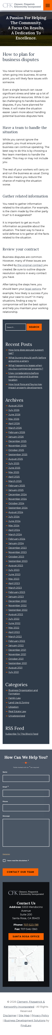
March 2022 (15, 636)
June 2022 (14, 623)
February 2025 (16, 485)
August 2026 (15, 405)
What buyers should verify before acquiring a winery (27, 359)
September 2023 (17, 561)
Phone (5, 801)
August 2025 (15, 459)
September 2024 (17, 508)
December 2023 (17, 548)
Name (5, 772)
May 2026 (13, 419)
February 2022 (16, 641)
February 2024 (16, 539)
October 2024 (16, 503)
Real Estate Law (17, 711)
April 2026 (14, 423)
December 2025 (17, 441)
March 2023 (15, 587)
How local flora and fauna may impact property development (25, 386)
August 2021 (15, 667)
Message (6, 816)
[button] (47, 5)
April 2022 (14, 632)
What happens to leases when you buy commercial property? (25, 367)
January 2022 (16, 645)
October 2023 (16, 556)
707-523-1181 (31, 924)
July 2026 (13, 410)
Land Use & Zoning (18, 702)
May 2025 (13, 472)
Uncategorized (16, 716)
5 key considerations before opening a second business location (23, 376)
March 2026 (15, 428)
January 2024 (16, 543)
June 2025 (14, 468)
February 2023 (16, 592)
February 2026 (16, 432)
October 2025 (16, 450)
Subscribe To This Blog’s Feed (21, 734)
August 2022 (15, 614)
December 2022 (17, 601)
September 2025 (17, 454)
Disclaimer (6, 854)
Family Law (14, 698)
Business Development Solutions (24, 1020)
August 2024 (15, 512)
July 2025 (13, 463)
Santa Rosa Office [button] (26, 936)
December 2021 (17, 650)
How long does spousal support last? (26, 352)
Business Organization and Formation (23, 692)
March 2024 (15, 534)
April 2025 (14, 476)
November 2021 (17, 654)
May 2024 (13, 525)
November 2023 (17, 552)
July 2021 (13, 672)
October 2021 (16, 659)
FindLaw (26, 1025)
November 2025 (17, 445)
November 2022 (17, 605)
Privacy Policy (40, 1015)
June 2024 (14, 521)
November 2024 (17, 499)
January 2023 (16, 596)
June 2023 (14, 574)
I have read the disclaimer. (18, 860)
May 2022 (13, 627)
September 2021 (17, 663)
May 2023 (13, 579)
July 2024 (13, 516)
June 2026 (14, 414)
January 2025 (16, 490)
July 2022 (13, 619)
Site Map (24, 1015)
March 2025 (15, 481)
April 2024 (14, 530)
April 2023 (14, 583)
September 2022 (17, 610)
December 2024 (17, 494)
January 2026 (16, 436)
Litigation (13, 707)
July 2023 (13, 570)
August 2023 (15, 565)
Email (5, 787)
